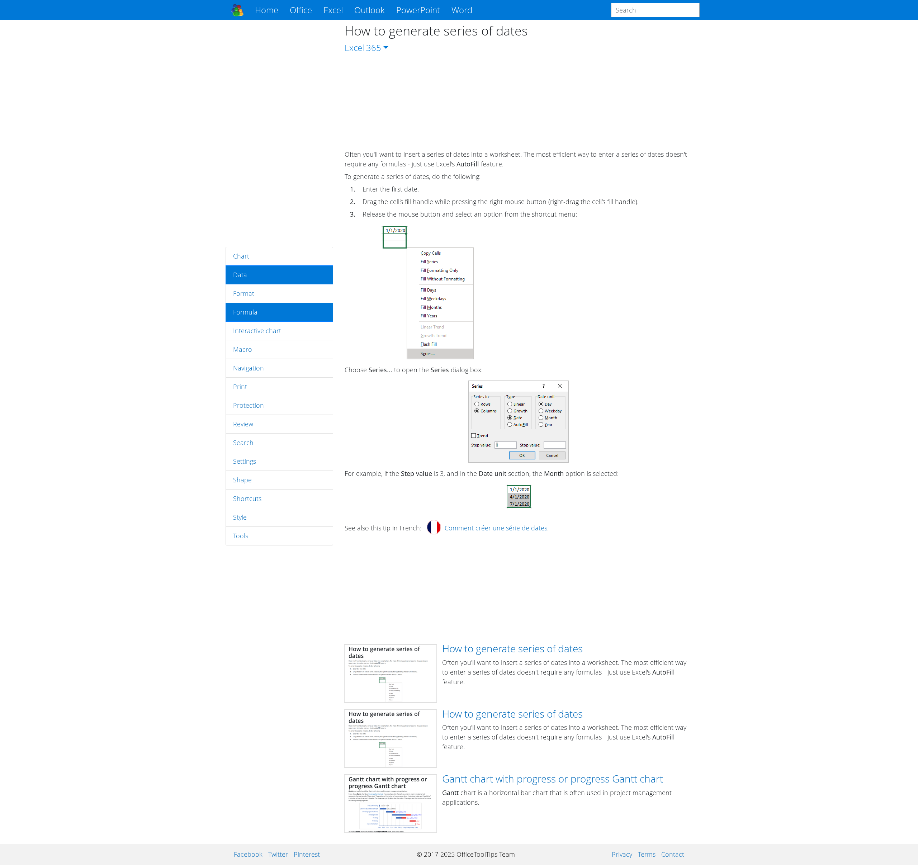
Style (240, 517)
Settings (244, 461)
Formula (245, 312)
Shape (242, 480)
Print (240, 386)
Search (243, 442)
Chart (241, 256)
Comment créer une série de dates (496, 528)
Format (243, 293)
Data (240, 274)
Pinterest (307, 854)
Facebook (248, 854)
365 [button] (373, 47)
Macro (242, 349)
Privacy (622, 854)
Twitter (278, 854)
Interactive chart (257, 330)
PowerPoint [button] (418, 10)
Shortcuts (247, 498)
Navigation (248, 368)
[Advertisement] (279, 133)
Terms (647, 854)
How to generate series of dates (512, 648)
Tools (240, 535)
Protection (248, 405)
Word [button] (461, 10)
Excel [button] (333, 10)
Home (266, 10)
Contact (672, 854)
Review (243, 424)
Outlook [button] (369, 10)
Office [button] (301, 10)
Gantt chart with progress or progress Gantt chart (552, 778)
